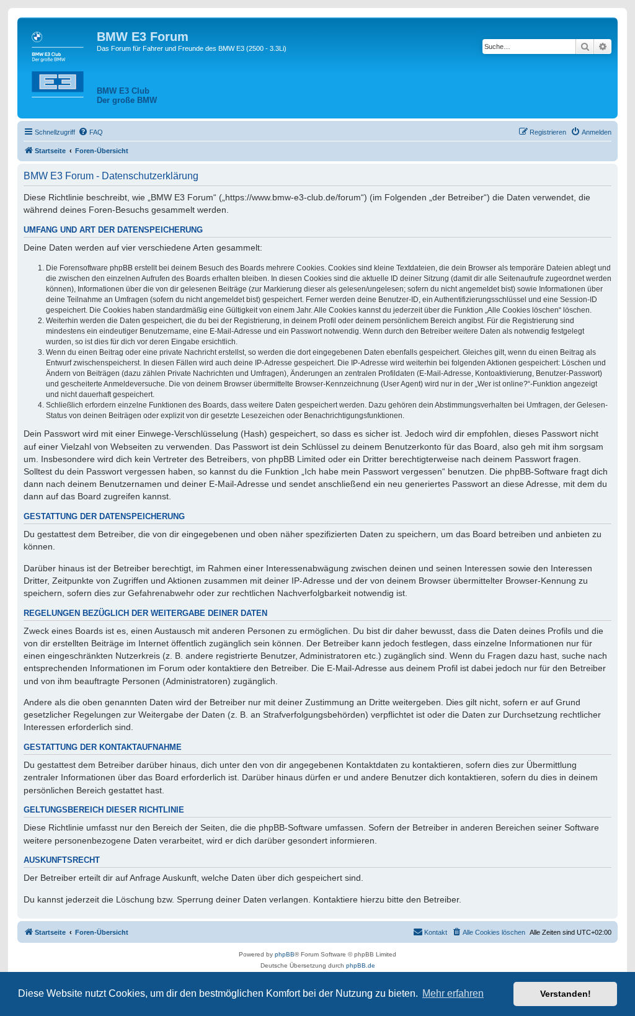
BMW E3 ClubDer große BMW (127, 95)
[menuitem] (90, 132)
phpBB (285, 954)
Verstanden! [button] (565, 994)
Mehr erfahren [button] (453, 993)
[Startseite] (58, 62)
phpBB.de (360, 965)
